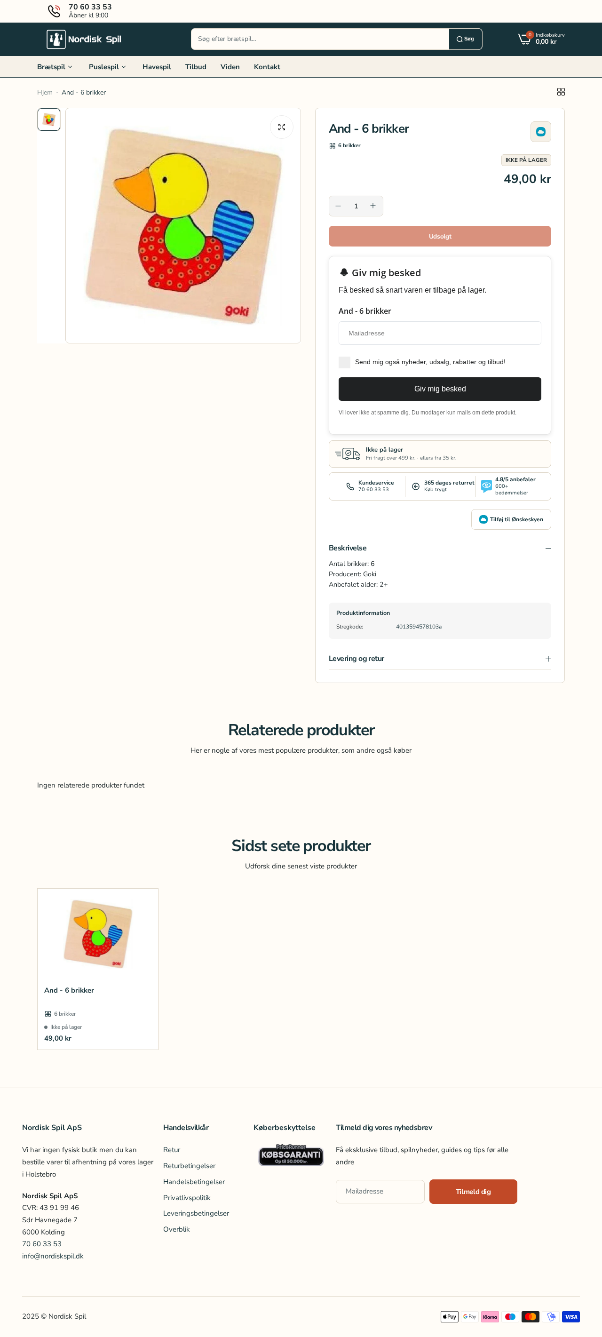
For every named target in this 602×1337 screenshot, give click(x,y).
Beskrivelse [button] (347, 548)
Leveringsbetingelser (196, 1213)
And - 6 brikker (69, 990)
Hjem (45, 92)
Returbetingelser (189, 1165)
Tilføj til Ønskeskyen (516, 519)
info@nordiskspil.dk (53, 1256)
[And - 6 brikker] (98, 934)
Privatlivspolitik (187, 1197)
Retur (171, 1149)
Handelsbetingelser (194, 1181)
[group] (183, 225)
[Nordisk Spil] (84, 39)
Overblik (176, 1229)
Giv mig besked (440, 389)
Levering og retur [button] (356, 658)
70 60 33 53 (42, 1244)
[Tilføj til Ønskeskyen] (541, 131)
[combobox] (320, 39)
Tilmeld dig (473, 1191)
